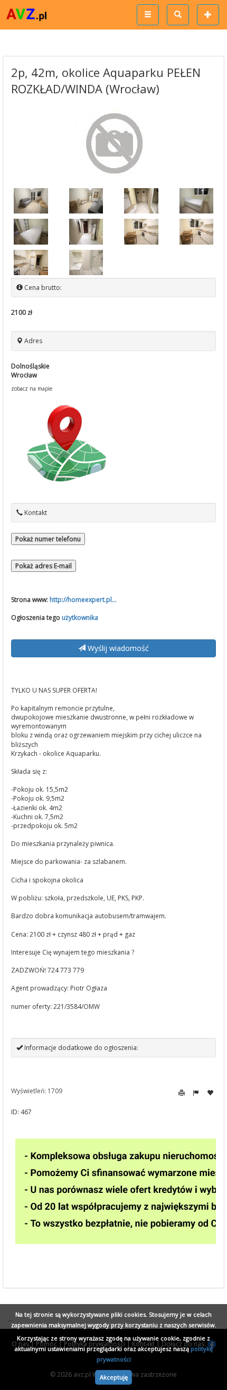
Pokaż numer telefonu (48, 538)
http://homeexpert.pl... (83, 599)
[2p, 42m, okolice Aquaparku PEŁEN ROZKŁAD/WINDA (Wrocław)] (31, 201)
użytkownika (80, 617)
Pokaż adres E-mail (43, 565)
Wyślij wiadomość (117, 648)
